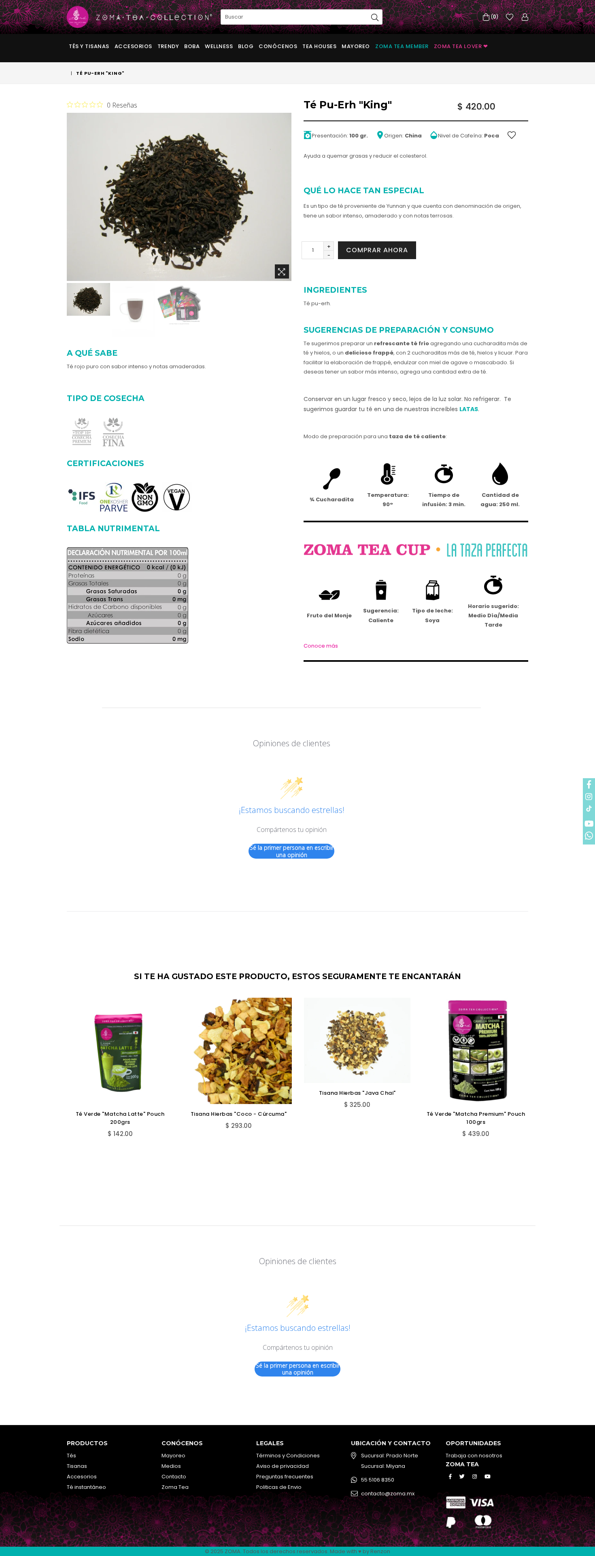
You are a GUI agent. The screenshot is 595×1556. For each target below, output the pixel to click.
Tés (71, 1455)
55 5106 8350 (377, 1480)
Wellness (219, 46)
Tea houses (319, 46)
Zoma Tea (175, 1487)
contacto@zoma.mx (387, 1493)
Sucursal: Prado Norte (389, 1455)
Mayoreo (173, 1455)
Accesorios (133, 46)
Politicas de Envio (279, 1487)
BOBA (192, 46)
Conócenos (278, 46)
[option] (87, 300)
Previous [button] (59, 1079)
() (493, 17)
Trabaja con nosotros (474, 1455)
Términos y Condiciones (288, 1455)
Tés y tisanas (89, 46)
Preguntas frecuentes (284, 1476)
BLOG (245, 46)
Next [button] (536, 1079)
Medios (171, 1466)
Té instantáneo (86, 1487)
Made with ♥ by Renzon (360, 1551)
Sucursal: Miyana (383, 1466)
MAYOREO (356, 46)
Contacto (174, 1476)
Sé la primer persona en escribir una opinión (292, 851)
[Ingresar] (525, 16)
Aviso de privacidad (282, 1466)
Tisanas (77, 1466)
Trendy (168, 46)
